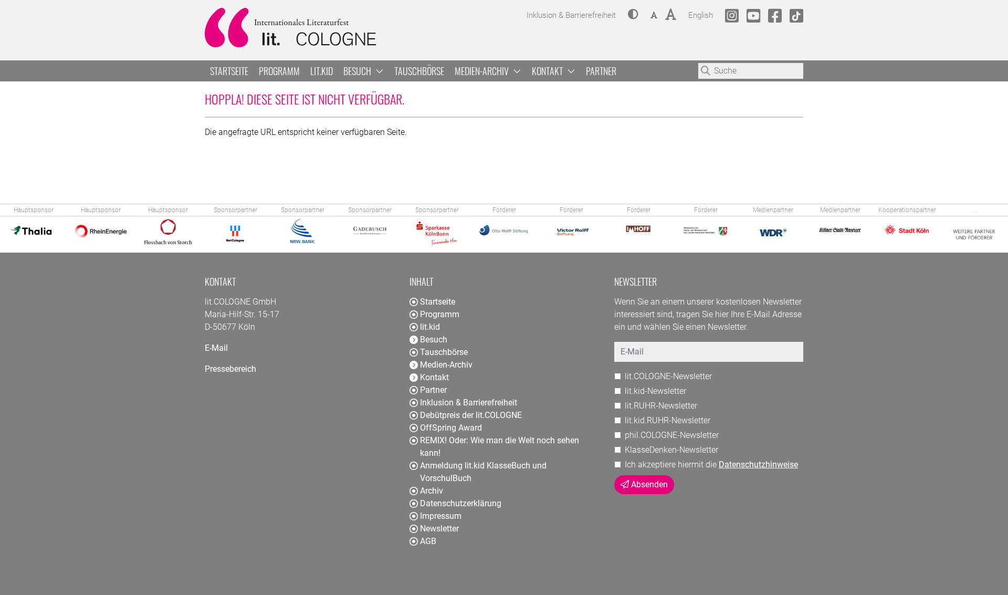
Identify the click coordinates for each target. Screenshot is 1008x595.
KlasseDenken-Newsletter (671, 450)
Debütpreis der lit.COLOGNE (471, 415)
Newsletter (439, 529)
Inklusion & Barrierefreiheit (468, 403)
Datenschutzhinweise (758, 464)
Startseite (229, 71)
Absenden (648, 484)
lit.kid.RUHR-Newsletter (667, 420)
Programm (279, 71)
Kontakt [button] (548, 71)
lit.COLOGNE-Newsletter (668, 376)
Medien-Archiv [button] (483, 71)
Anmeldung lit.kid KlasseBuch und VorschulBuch (483, 472)
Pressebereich (230, 369)
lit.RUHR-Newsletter (661, 406)
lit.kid (321, 71)
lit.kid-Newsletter (655, 391)
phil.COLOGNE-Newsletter (672, 435)
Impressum (440, 516)
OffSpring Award (451, 428)
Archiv (431, 491)
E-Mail (216, 348)
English (700, 15)
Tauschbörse (419, 71)
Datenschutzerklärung (460, 503)
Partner (601, 71)
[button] (633, 15)
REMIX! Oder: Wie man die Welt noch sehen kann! (499, 446)
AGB (428, 541)
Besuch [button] (358, 71)
